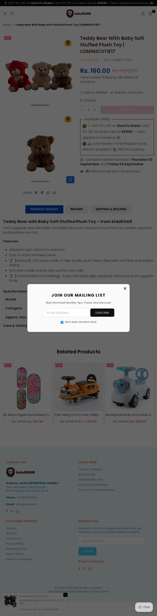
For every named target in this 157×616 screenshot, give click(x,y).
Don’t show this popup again (80, 322)
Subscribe (102, 313)
